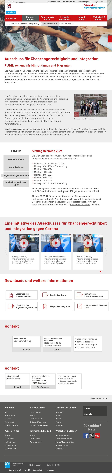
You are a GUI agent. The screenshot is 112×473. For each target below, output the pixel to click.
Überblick (8, 435)
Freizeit (32, 435)
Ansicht (101, 2)
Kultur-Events (9, 439)
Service (32, 415)
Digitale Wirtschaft (62, 445)
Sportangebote (35, 439)
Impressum (50, 470)
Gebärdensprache (53, 2)
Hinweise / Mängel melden (39, 425)
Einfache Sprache (84, 2)
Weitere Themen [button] (67, 23)
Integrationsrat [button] (49, 24)
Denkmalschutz (10, 442)
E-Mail (17, 387)
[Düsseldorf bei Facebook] (85, 435)
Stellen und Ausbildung (38, 422)
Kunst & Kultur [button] (82, 18)
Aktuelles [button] (11, 18)
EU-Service (59, 448)
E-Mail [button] (26, 349)
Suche (87, 408)
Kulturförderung (10, 448)
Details (57, 349)
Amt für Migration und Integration (24, 23)
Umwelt (58, 419)
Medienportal (9, 422)
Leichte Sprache (69, 2)
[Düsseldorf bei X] (91, 435)
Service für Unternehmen (64, 439)
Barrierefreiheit (15, 470)
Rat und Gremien (35, 412)
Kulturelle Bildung (11, 445)
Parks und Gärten (36, 442)
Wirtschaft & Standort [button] (99, 18)
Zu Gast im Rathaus (11, 425)
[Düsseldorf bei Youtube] (97, 435)
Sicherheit (59, 425)
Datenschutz (37, 470)
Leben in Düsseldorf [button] (64, 18)
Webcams (8, 419)
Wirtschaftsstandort (62, 435)
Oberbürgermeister (36, 419)
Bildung (58, 415)
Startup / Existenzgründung (65, 442)
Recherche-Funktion (80, 204)
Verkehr (58, 422)
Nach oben (95, 398)
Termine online (10, 415)
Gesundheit (59, 412)
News (6, 412)
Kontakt (27, 470)
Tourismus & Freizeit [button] (47, 18)
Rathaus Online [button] (30, 18)
